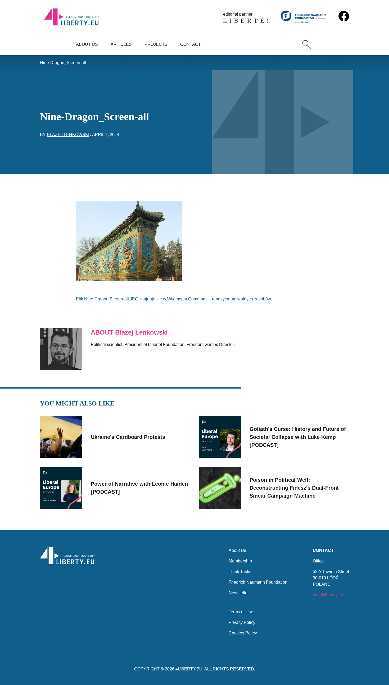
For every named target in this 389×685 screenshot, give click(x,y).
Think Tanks (240, 571)
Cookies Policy (243, 633)
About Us (87, 44)
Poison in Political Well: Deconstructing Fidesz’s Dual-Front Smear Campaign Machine (294, 488)
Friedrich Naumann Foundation (258, 582)
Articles (121, 44)
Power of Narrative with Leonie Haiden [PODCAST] (139, 488)
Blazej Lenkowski (68, 134)
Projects (156, 44)
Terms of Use (241, 612)
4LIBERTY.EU (188, 669)
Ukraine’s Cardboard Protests (128, 437)
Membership (240, 561)
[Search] (306, 44)
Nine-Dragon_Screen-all (63, 62)
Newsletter (239, 593)
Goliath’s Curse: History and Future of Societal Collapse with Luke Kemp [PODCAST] (298, 437)
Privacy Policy (242, 622)
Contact (190, 44)
